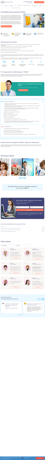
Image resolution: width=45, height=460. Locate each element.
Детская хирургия (34, 5)
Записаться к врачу (39, 2)
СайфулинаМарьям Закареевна (35, 249)
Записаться (15, 258)
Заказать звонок (29, 2)
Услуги (16, 5)
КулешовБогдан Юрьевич (13, 278)
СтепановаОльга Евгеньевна (13, 249)
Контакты (40, 5)
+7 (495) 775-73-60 (27, 1)
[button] (20, 178)
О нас (1, 5)
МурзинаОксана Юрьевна (13, 264)
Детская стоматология (27, 5)
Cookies (9, 457)
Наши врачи (6, 5)
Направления (11, 5)
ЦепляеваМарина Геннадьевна (36, 278)
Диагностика (20, 5)
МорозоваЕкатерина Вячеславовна (36, 264)
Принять (40, 458)
